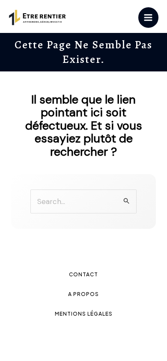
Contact (83, 274)
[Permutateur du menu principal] (148, 17)
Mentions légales (84, 314)
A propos (83, 294)
